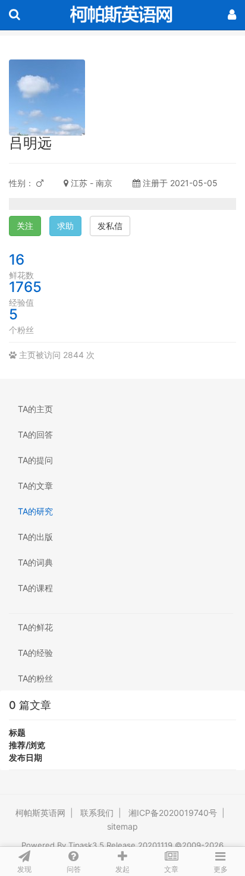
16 (16, 259)
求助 (65, 226)
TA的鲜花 (35, 627)
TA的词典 (35, 562)
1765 (25, 287)
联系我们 (97, 813)
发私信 (110, 226)
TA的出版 (35, 537)
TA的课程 (35, 588)
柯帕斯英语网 (40, 813)
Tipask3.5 (86, 845)
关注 (25, 226)
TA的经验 (35, 653)
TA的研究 (35, 511)
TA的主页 (35, 409)
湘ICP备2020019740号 (172, 813)
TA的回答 (35, 434)
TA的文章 (35, 486)
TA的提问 (35, 460)
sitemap (122, 826)
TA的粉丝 (35, 678)
